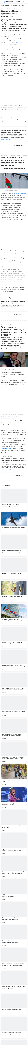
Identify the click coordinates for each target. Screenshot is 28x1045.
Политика (18, 8)
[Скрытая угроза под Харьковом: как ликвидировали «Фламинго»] (14, 913)
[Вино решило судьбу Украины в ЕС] (14, 568)
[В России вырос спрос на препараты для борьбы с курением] (14, 982)
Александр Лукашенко (19, 193)
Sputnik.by (12, 324)
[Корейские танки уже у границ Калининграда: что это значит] (14, 500)
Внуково (10, 416)
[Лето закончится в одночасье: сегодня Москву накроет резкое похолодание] (14, 959)
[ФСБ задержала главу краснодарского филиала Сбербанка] (14, 890)
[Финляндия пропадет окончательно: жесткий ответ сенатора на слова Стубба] (14, 660)
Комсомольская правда (14, 155)
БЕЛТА (11, 8)
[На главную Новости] (9, 1)
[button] (14, 181)
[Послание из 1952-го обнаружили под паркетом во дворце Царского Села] (14, 752)
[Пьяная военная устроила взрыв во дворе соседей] (14, 637)
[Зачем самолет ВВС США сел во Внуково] (14, 706)
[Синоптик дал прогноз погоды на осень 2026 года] (14, 775)
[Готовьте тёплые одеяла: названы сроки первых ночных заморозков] (14, 936)
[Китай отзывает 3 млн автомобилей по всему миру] (14, 821)
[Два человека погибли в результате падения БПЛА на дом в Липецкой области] (14, 729)
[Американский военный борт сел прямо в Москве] (14, 523)
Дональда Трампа (6, 448)
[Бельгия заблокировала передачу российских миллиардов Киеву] (14, 545)
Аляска (3, 40)
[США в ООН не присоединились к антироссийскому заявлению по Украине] (14, 614)
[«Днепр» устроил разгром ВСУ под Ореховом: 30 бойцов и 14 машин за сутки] (14, 1005)
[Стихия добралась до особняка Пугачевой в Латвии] (14, 798)
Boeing (17, 420)
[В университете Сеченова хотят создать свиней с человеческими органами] (14, 844)
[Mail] (5, 1)
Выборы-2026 (6, 5)
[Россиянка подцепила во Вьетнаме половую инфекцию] (14, 591)
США (20, 105)
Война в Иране (16, 5)
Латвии (5, 424)
